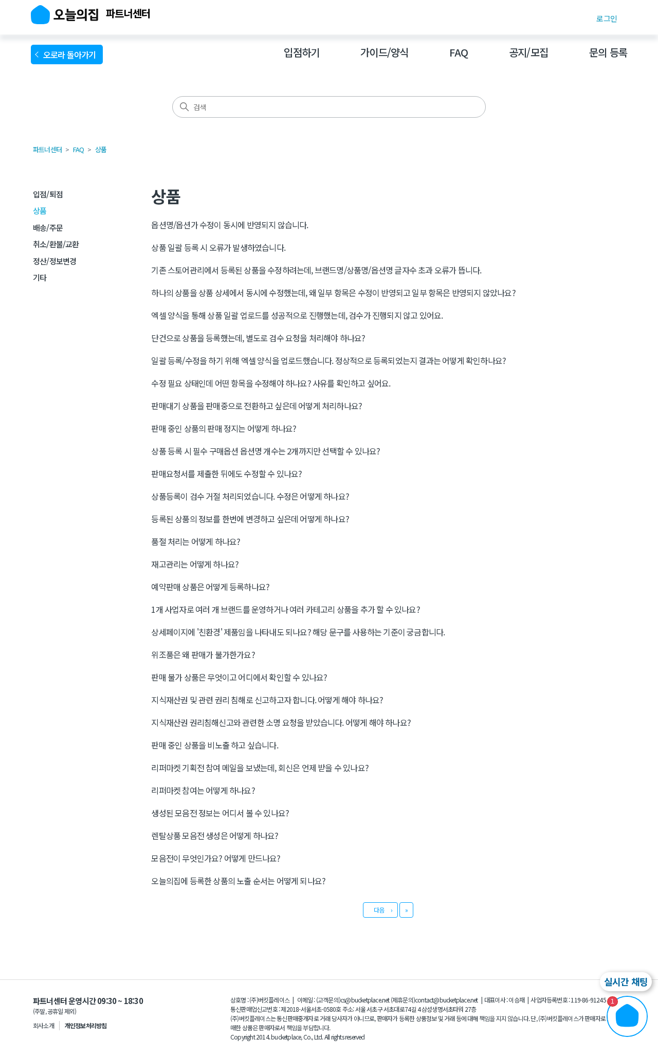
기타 (39, 277)
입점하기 (301, 52)
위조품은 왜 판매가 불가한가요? (202, 654)
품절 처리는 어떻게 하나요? (195, 541)
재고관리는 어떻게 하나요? (195, 564)
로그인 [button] (606, 18)
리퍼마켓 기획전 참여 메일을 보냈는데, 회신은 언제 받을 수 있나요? (260, 767)
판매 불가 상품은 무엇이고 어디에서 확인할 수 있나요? (239, 677)
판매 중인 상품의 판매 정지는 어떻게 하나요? (223, 428)
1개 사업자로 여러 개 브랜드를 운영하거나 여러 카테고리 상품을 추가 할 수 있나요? (285, 609)
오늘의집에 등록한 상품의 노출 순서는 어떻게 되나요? (238, 880)
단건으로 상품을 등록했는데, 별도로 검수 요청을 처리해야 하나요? (258, 338)
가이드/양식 (384, 52)
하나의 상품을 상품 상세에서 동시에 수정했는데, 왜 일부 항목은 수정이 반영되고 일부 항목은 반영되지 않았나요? (333, 292)
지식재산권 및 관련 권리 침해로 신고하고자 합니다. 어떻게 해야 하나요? (267, 700)
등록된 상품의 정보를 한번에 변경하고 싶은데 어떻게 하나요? (250, 519)
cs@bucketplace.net (365, 999)
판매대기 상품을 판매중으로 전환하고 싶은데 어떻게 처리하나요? (256, 405)
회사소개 (43, 1025)
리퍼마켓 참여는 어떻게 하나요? (202, 790)
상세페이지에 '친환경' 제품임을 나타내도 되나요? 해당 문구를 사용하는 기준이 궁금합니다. (298, 632)
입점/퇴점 (48, 194)
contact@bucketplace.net (446, 999)
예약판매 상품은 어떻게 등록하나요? (210, 586)
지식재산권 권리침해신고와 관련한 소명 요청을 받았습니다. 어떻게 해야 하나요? (281, 722)
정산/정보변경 (54, 261)
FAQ (458, 52)
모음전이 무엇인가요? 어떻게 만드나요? (215, 858)
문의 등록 (608, 52)
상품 (100, 149)
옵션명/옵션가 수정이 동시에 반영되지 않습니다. (229, 224)
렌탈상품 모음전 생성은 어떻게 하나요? (214, 835)
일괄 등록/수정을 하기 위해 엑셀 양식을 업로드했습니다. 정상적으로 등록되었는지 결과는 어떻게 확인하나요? (328, 360)
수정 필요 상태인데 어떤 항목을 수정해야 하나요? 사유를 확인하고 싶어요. (270, 383)
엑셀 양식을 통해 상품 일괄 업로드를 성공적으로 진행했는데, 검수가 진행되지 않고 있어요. (297, 315)
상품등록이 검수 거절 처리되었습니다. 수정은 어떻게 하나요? (250, 496)
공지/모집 (528, 52)
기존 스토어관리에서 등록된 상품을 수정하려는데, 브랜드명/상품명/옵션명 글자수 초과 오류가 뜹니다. (316, 270)
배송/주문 (48, 227)
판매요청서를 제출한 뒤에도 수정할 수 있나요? (226, 473)
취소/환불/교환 (56, 244)
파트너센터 (47, 149)
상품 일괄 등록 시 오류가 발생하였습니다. (218, 247)
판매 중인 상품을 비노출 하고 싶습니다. (214, 745)
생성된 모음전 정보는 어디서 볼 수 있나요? (220, 813)
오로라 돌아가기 (71, 54)
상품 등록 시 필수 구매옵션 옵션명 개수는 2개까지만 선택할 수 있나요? (265, 451)
